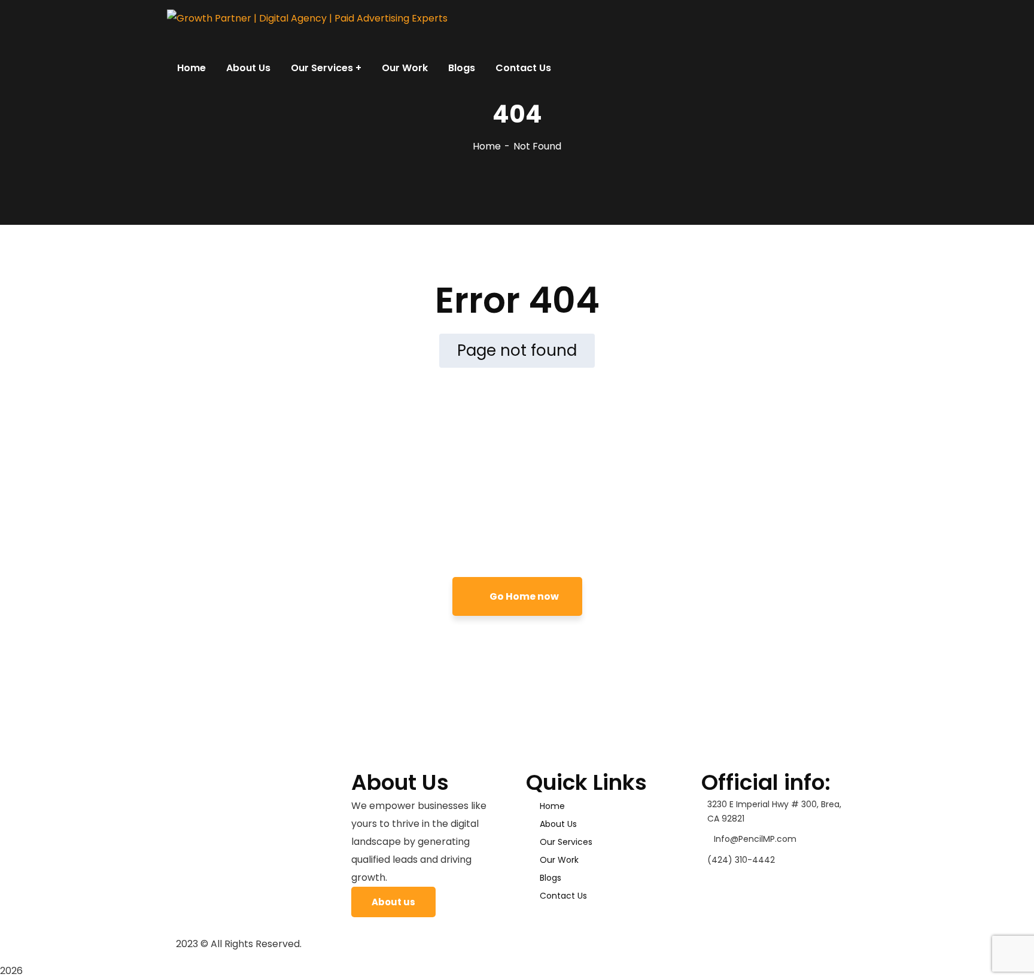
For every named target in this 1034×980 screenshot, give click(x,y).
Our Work (559, 860)
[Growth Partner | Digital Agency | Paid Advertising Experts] (307, 18)
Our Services (566, 842)
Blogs (550, 878)
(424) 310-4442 (741, 860)
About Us (558, 824)
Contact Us (563, 896)
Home (487, 146)
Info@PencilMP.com (755, 839)
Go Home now (523, 596)
